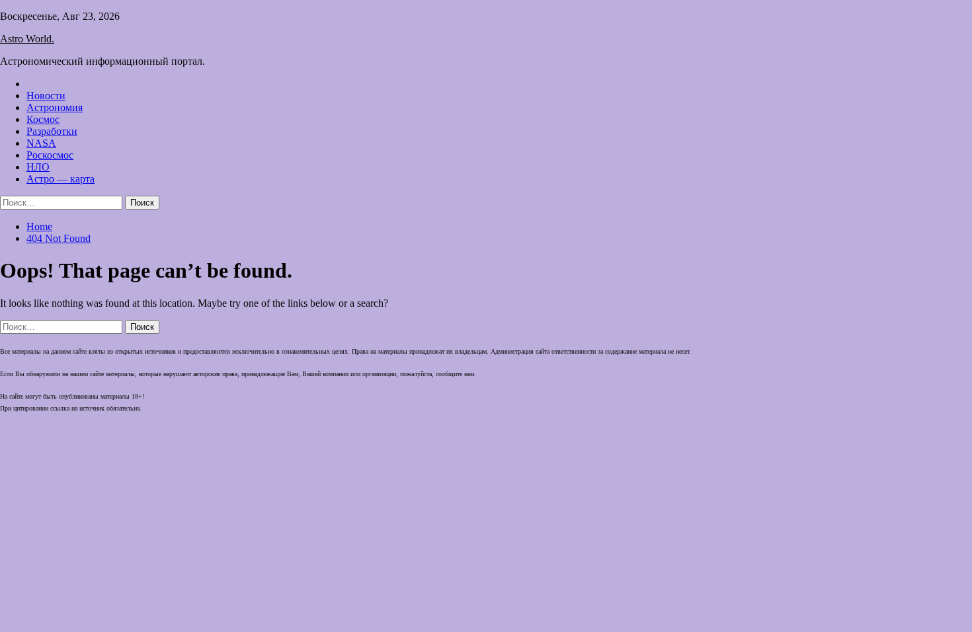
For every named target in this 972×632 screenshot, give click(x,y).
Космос (43, 119)
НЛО (38, 167)
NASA (41, 143)
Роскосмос (49, 155)
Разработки (51, 131)
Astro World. (27, 38)
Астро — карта (60, 178)
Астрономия (54, 107)
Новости (45, 95)
